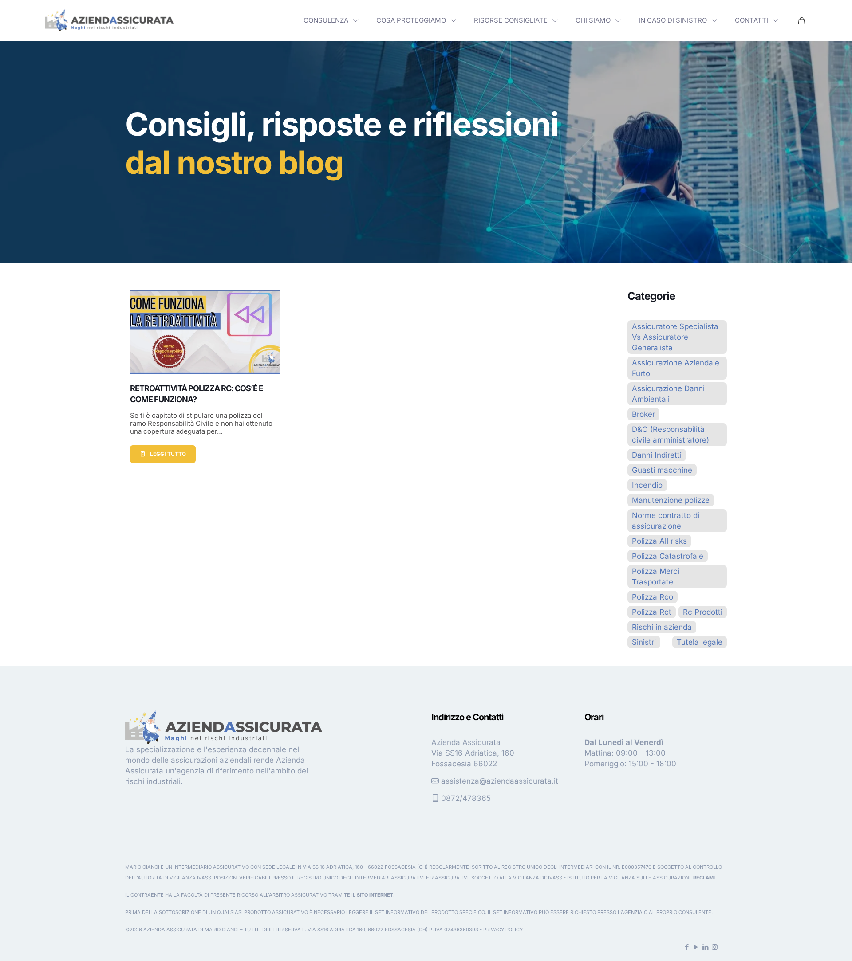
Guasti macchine (662, 470)
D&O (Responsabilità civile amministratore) (670, 434)
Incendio (647, 485)
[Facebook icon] (686, 947)
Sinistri (644, 642)
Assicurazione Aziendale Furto (675, 368)
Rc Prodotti (702, 612)
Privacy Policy (503, 929)
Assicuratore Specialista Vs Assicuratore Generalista (675, 337)
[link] (109, 20)
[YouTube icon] (696, 947)
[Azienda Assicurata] (109, 20)
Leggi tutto (168, 454)
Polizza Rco (652, 596)
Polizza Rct (651, 612)
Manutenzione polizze (671, 500)
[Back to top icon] (809, 943)
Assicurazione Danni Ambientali (668, 394)
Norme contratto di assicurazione (665, 520)
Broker (643, 414)
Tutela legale (699, 642)
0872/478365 (466, 798)
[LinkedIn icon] (705, 947)
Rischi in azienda (662, 627)
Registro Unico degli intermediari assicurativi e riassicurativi (383, 878)
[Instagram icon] (714, 947)
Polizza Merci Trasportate (655, 576)
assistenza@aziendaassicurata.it (499, 781)
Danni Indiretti (657, 455)
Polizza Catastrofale (667, 556)
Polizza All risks (659, 541)
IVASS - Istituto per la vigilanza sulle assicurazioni (619, 878)
